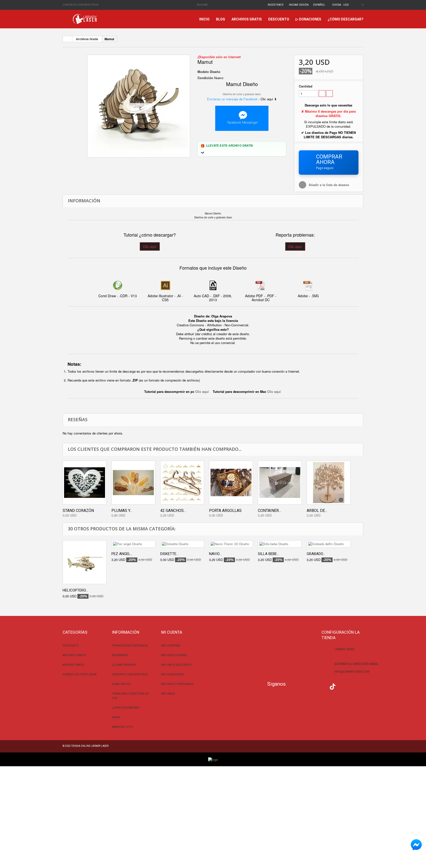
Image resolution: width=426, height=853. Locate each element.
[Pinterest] (342, 685)
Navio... (215, 554)
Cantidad (305, 86)
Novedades (120, 655)
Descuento (278, 19)
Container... (269, 510)
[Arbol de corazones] (329, 483)
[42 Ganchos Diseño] (182, 483)
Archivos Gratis (246, 19)
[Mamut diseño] (139, 106)
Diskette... (169, 554)
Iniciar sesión (299, 4)
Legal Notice (121, 684)
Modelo (203, 72)
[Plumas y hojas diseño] (133, 483)
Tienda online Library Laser (89, 746)
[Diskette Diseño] (182, 544)
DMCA (116, 717)
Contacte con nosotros (81, 4)
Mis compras (170, 645)
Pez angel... (122, 554)
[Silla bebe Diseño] (280, 544)
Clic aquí (150, 246)
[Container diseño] (280, 483)
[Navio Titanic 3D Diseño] (231, 544)
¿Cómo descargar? (345, 19)
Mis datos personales (177, 684)
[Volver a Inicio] (67, 39)
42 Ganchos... (173, 510)
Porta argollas (225, 510)
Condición (205, 78)
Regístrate (276, 4)
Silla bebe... (268, 554)
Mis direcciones (172, 674)
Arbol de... (317, 510)
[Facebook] (293, 685)
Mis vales (168, 693)
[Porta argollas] (231, 483)
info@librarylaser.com (352, 671)
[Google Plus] (332, 686)
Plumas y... (121, 510)
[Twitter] (303, 685)
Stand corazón (78, 510)
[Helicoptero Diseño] (84, 562)
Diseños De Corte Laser (80, 674)
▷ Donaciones (308, 19)
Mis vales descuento (176, 664)
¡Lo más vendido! (124, 664)
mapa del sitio (122, 727)
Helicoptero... (75, 590)
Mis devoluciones (174, 655)
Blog (220, 19)
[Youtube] (323, 685)
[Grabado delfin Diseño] (329, 544)
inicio (204, 19)
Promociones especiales (130, 645)
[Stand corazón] (84, 483)
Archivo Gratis (73, 664)
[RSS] (313, 685)
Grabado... (316, 554)
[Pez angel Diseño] (133, 544)
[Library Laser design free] (213, 759)
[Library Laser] (85, 19)
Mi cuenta (171, 632)
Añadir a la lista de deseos (329, 184)
